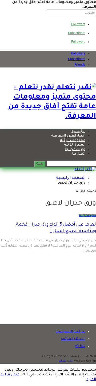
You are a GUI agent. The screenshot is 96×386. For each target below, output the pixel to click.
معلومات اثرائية (72, 140)
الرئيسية (78, 131)
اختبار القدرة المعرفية (68, 136)
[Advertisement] (48, 289)
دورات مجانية (75, 149)
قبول (15, 375)
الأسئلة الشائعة (73, 339)
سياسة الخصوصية (70, 332)
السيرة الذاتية (74, 145)
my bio (80, 347)
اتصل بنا (78, 154)
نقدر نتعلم (66, 361)
